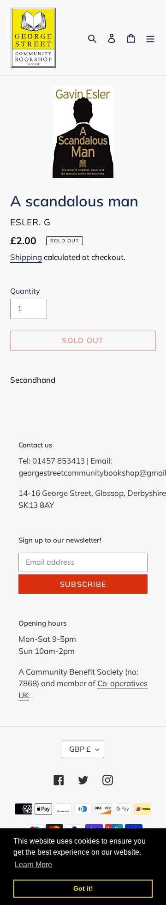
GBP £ (80, 749)
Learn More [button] (33, 865)
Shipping (26, 257)
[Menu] (150, 37)
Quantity (25, 291)
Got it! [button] (83, 888)
